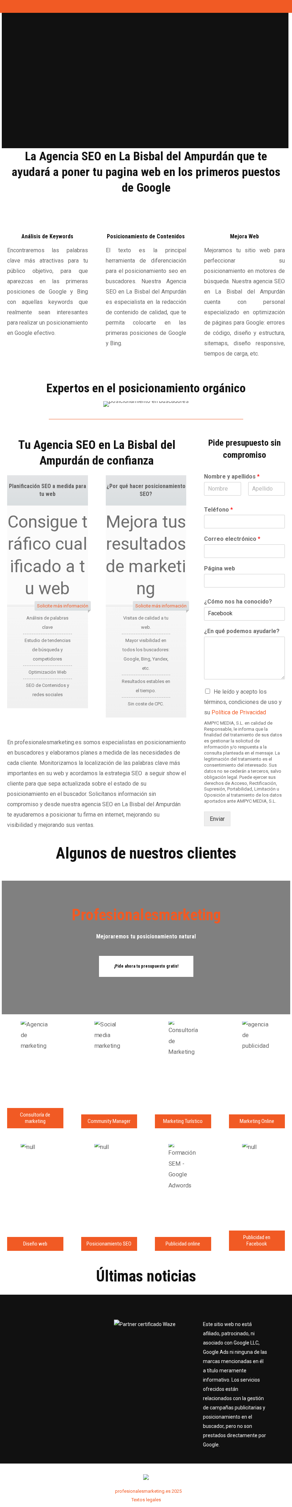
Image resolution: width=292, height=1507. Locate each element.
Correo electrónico (232, 538)
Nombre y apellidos (232, 476)
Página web (219, 568)
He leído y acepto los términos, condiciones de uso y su (243, 702)
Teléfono (218, 509)
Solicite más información (62, 606)
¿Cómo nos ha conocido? (238, 601)
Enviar (217, 818)
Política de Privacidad (239, 712)
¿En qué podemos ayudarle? (242, 631)
